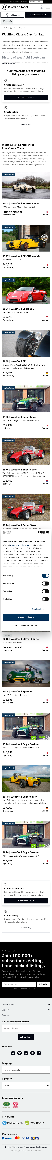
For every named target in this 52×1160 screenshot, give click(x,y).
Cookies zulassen (26, 617)
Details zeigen (38, 609)
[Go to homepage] (15, 7)
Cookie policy (41, 1147)
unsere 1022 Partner (19, 545)
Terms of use (17, 1147)
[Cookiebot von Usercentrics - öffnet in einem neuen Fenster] (38, 532)
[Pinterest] (26, 1053)
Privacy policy (29, 1147)
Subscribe (43, 984)
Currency (7, 1078)
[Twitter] (19, 1053)
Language (7, 1063)
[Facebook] (13, 1053)
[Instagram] (32, 1053)
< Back (5, 28)
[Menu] (41, 7)
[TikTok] (39, 1053)
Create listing (26, 124)
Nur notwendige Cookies (26, 625)
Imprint (8, 1147)
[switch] (45, 584)
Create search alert (38, 15)
